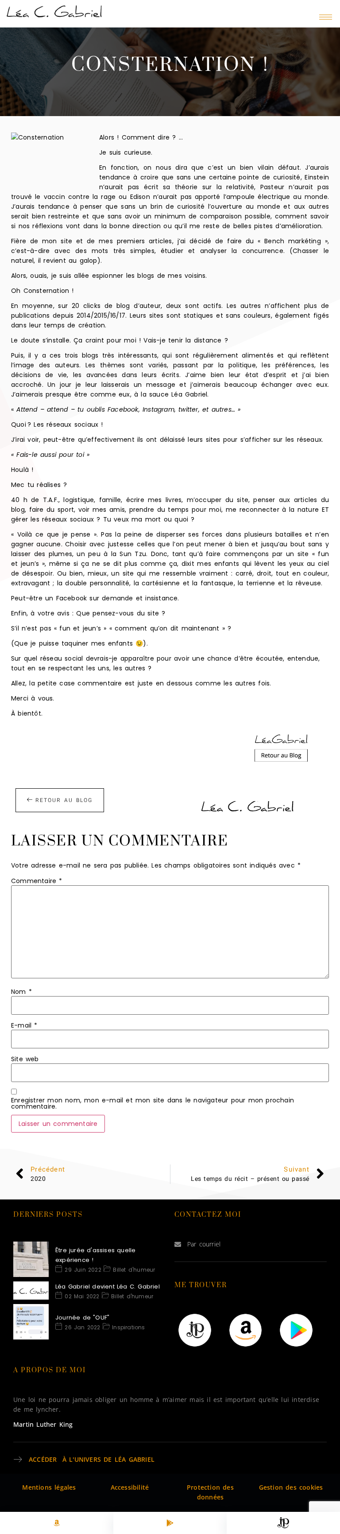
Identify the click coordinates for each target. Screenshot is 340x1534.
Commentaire (36, 881)
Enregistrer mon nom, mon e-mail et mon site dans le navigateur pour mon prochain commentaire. (152, 1103)
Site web (25, 1059)
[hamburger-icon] (326, 17)
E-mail (24, 1025)
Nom (21, 992)
